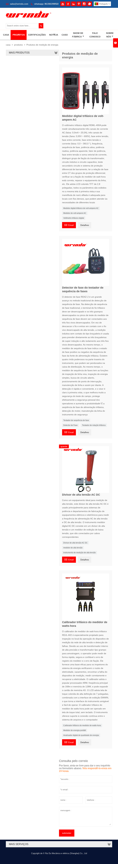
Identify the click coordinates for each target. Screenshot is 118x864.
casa (8, 45)
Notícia (53, 35)
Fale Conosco (94, 35)
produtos (18, 45)
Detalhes (84, 225)
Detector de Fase (70, 425)
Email (69, 224)
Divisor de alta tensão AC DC (75, 543)
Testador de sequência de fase (76, 420)
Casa (6, 35)
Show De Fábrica (77, 35)
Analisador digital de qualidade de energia (81, 735)
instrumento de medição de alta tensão (79, 553)
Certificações (37, 35)
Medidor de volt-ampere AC (74, 213)
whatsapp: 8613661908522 (46, 4)
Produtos (19, 35)
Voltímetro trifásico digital (73, 218)
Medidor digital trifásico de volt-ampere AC (81, 208)
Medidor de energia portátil (74, 730)
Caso (65, 35)
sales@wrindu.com (19, 4)
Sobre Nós (110, 35)
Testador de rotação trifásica (94, 425)
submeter (66, 833)
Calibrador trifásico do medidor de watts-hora (82, 725)
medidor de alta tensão (73, 548)
